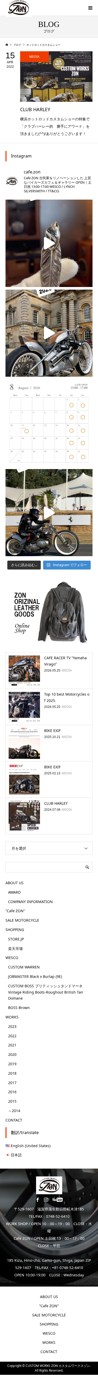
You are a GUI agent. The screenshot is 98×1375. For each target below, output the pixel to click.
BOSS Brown (19, 1007)
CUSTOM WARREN (24, 967)
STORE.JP (16, 939)
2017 (12, 1082)
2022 (12, 1035)
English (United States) (30, 1145)
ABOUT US (14, 882)
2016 (12, 1091)
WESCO (11, 957)
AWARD (14, 892)
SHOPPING (14, 929)
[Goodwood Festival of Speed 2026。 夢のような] (49, 512)
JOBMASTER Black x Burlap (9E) (35, 976)
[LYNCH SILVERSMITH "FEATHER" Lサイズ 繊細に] (49, 243)
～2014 (14, 1110)
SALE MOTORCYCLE (22, 920)
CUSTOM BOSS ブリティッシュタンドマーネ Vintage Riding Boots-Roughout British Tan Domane (45, 992)
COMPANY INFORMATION (30, 901)
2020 (12, 1054)
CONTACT (13, 1120)
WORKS (12, 1017)
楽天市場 (15, 948)
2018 (12, 1073)
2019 (12, 1063)
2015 (12, 1101)
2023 (12, 1026)
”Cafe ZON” (15, 910)
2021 (12, 1044)
